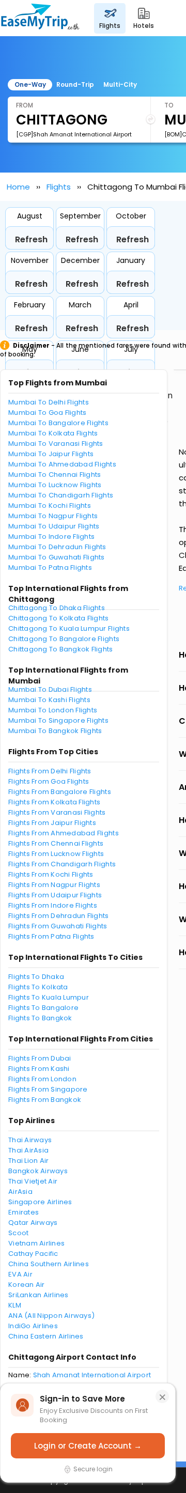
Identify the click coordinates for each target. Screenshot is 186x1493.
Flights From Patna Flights (51, 936)
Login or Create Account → (88, 1445)
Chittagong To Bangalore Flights (63, 639)
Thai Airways (30, 1140)
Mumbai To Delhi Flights (48, 402)
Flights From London (42, 1079)
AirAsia (20, 1191)
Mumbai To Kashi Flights (49, 700)
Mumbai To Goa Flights (47, 412)
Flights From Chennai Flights (55, 843)
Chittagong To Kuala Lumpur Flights (69, 628)
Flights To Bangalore (43, 1008)
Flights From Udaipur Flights (55, 895)
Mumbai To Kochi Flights (49, 505)
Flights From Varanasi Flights (57, 812)
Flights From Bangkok (44, 1100)
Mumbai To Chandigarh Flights (60, 495)
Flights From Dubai (39, 1058)
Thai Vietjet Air (32, 1181)
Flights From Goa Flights (48, 781)
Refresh (31, 239)
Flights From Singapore (48, 1089)
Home (18, 186)
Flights (59, 186)
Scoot (18, 1233)
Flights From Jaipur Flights (52, 823)
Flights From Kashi (39, 1069)
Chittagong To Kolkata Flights (58, 618)
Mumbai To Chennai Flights (54, 474)
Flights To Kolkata (38, 987)
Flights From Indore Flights (52, 905)
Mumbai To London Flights (52, 710)
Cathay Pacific (33, 1253)
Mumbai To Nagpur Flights (53, 516)
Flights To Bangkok (40, 1018)
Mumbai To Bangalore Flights (58, 423)
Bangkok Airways (38, 1171)
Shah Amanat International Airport (92, 1375)
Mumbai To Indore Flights (51, 536)
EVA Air (20, 1274)
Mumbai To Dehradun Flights (57, 547)
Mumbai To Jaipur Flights (51, 454)
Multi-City (120, 84)
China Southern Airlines (48, 1264)
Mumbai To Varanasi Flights (55, 443)
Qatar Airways (32, 1222)
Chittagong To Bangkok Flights (60, 649)
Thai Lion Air (28, 1160)
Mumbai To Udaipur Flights (54, 526)
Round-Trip (75, 84)
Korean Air (26, 1284)
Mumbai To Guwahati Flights (56, 557)
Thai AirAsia (28, 1150)
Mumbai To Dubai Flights (50, 689)
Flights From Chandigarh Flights (62, 864)
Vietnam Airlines (36, 1243)
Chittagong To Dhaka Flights (56, 608)
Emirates (23, 1212)
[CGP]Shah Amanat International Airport (74, 134)
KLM (14, 1305)
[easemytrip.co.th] (40, 18)
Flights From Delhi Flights (49, 771)
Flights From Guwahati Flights (57, 926)
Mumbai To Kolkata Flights (53, 433)
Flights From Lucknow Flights (56, 854)
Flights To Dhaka (36, 977)
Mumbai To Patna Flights (50, 567)
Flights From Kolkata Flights (54, 802)
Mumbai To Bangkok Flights (55, 731)
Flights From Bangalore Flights (59, 792)
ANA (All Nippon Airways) (51, 1315)
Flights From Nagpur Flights (54, 885)
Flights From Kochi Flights (51, 874)
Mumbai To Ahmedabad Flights (62, 464)
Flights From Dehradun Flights (58, 916)
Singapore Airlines (40, 1202)
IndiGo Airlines (33, 1326)
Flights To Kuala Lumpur (48, 997)
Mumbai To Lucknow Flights (55, 485)
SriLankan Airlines (38, 1295)
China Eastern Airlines (46, 1336)
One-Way (30, 84)
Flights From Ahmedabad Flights (63, 833)
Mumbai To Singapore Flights (58, 720)
